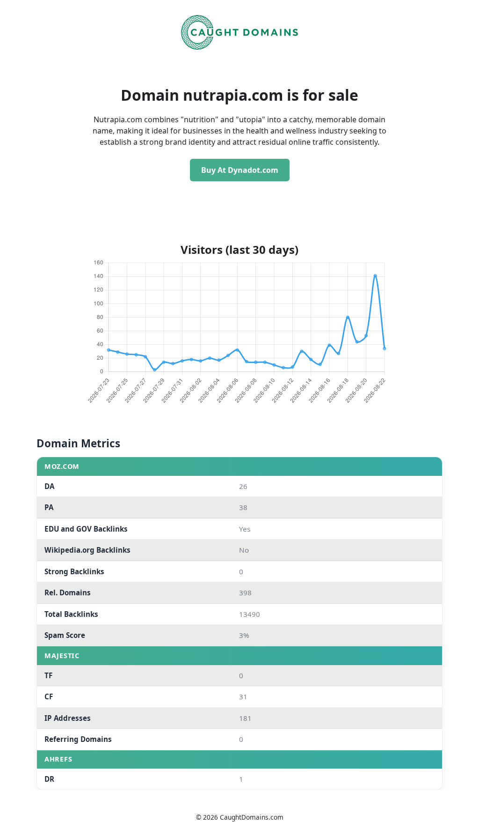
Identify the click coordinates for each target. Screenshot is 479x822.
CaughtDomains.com (251, 817)
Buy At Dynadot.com (239, 170)
